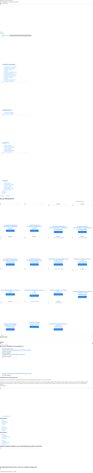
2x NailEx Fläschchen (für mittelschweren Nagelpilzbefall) (82, 227)
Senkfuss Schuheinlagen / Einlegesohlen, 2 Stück (10, 324)
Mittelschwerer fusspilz (9, 184)
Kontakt (3, 424)
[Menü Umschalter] (1, 32)
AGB (3, 420)
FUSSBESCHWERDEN (8, 64)
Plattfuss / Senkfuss (8, 69)
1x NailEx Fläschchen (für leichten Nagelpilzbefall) (34, 226)
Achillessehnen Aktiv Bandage (10, 67)
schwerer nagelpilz (8, 147)
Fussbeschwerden (5, 436)
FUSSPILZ (5, 181)
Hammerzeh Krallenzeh (9, 73)
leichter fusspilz (7, 183)
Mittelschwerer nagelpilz (9, 146)
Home (3, 434)
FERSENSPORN (6, 110)
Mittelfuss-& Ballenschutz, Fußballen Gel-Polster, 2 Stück (82, 292)
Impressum (4, 421)
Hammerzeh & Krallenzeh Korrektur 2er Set (34, 291)
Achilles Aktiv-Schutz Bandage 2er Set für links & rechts (58, 259)
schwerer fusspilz (7, 185)
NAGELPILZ (5, 143)
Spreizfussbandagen (34, 322)
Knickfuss (6, 70)
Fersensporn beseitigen (9, 112)
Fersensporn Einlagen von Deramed (10, 290)
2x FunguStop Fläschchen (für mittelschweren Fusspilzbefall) (58, 227)
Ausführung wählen (58, 264)
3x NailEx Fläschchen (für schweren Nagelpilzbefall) (34, 259)
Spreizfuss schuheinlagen (9, 68)
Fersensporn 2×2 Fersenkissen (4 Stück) (82, 259)
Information (4, 435)
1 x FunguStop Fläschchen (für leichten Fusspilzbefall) (10, 226)
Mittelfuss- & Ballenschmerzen (10, 72)
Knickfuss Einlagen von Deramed (58, 290)
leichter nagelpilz (7, 145)
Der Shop (4, 438)
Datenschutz (4, 422)
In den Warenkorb (10, 230)
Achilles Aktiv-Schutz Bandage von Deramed (58, 324)
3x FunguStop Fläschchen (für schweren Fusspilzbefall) (10, 259)
